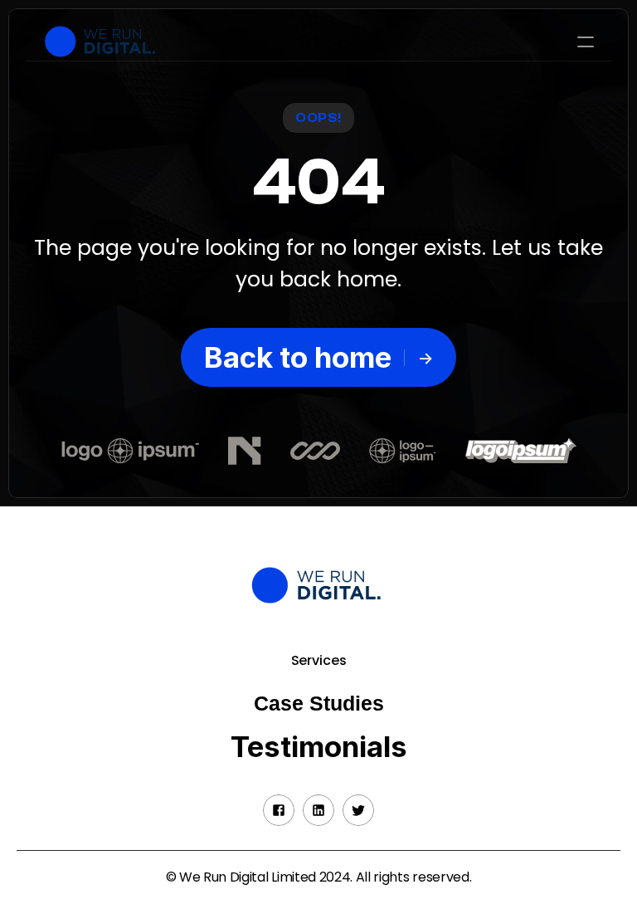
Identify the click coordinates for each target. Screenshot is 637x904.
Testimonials (319, 746)
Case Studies (319, 703)
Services (319, 660)
